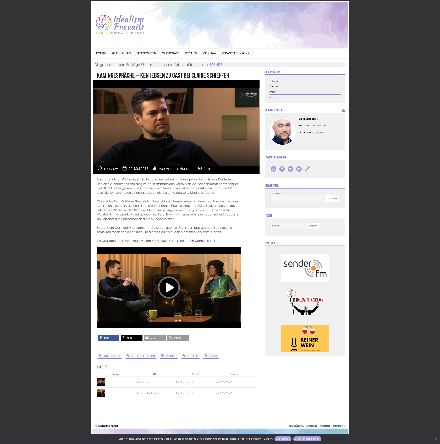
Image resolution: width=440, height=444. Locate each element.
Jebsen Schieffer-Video (149, 393)
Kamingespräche (143, 355)
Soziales (191, 53)
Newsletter (311, 425)
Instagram (299, 169)
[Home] (120, 25)
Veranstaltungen (235, 53)
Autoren (274, 81)
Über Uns (274, 86)
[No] (435, 439)
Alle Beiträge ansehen (312, 132)
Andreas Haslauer (180, 168)
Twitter (290, 169)
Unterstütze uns (296, 425)
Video (213, 355)
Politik (101, 53)
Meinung (209, 53)
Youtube (273, 169)
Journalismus (111, 355)
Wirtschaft (170, 53)
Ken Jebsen (143, 382)
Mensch (192, 355)
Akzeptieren (283, 438)
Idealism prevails (185, 382)
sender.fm (307, 169)
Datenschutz (339, 425)
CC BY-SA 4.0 (223, 381)
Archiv (273, 91)
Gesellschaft (121, 53)
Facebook (282, 169)
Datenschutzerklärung (307, 438)
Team (272, 97)
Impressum (325, 425)
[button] (108, 338)
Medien (171, 355)
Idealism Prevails (110, 425)
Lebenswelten (146, 53)
